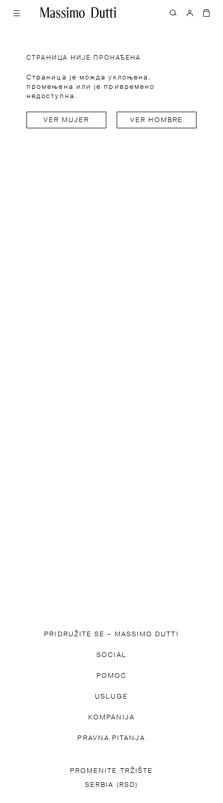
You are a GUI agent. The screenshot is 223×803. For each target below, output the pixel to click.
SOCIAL (111, 655)
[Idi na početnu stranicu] (78, 12)
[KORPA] (206, 12)
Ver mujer (67, 120)
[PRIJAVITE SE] (190, 12)
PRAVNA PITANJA (111, 738)
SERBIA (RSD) (111, 785)
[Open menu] (16, 12)
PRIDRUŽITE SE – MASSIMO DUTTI (111, 634)
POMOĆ (111, 676)
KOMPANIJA (111, 717)
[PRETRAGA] (173, 12)
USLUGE (111, 696)
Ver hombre (157, 120)
